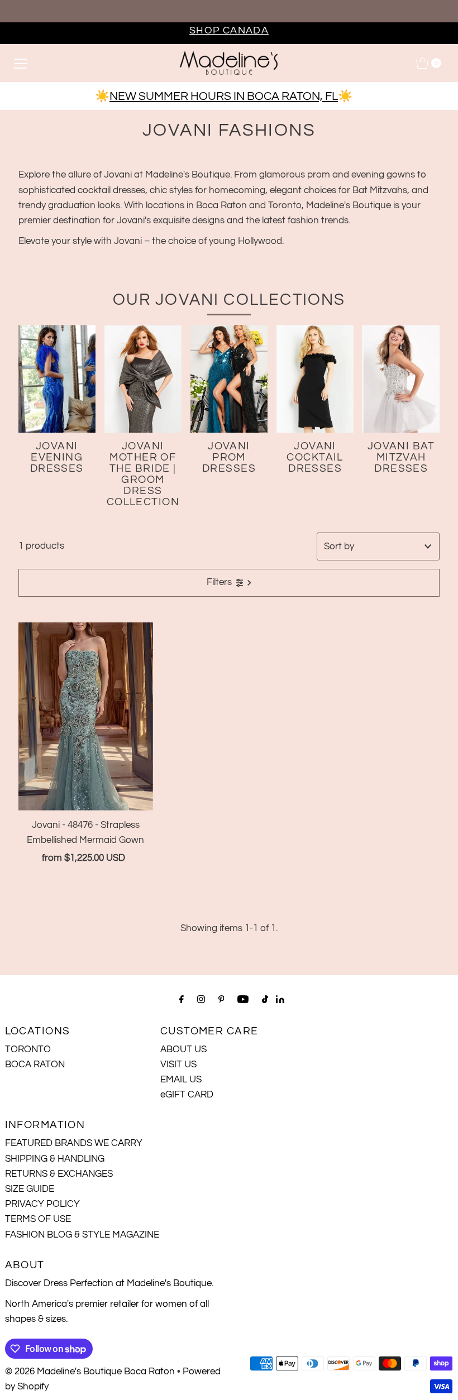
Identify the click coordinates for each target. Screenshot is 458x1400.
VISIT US (178, 1064)
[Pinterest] (221, 999)
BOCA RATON (35, 1064)
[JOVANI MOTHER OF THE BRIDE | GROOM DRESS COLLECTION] (143, 379)
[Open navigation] (21, 63)
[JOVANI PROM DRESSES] (229, 379)
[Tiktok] (265, 999)
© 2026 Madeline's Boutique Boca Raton (90, 1372)
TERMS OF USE (38, 1219)
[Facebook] (181, 999)
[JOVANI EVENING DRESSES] (57, 379)
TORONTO (28, 1049)
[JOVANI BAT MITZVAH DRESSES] (401, 379)
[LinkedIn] (280, 1000)
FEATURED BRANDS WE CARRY (73, 1143)
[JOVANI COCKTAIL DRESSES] (315, 379)
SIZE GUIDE (29, 1189)
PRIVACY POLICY (42, 1204)
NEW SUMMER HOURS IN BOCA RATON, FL (223, 96)
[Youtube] (243, 999)
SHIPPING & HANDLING (54, 1159)
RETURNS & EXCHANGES (59, 1174)
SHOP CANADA (229, 30)
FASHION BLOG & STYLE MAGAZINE (82, 1235)
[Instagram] (201, 999)
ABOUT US (183, 1049)
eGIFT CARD (186, 1095)
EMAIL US (181, 1080)
